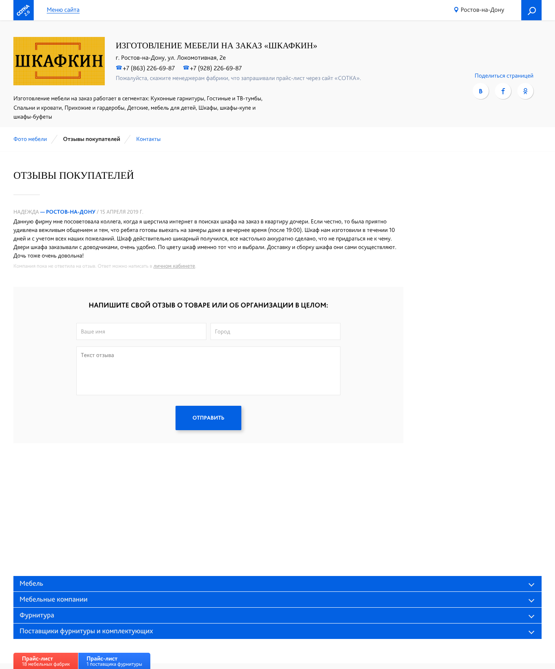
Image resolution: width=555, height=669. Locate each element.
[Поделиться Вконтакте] (481, 91)
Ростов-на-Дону (482, 9)
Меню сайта (63, 9)
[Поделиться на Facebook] (503, 91)
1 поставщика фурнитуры (114, 661)
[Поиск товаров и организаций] (531, 10)
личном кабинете (174, 266)
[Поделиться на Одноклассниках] (525, 91)
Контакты (148, 139)
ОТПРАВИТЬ (208, 418)
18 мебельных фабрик (46, 661)
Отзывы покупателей (91, 139)
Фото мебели (30, 139)
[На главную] (23, 10)
